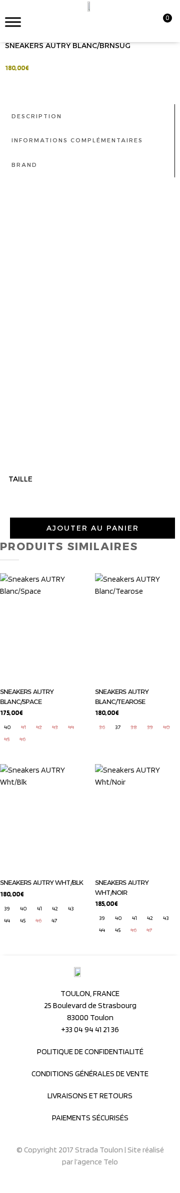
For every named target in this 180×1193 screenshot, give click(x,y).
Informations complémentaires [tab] (77, 140)
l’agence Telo (96, 1161)
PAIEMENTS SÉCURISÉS (90, 1117)
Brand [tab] (25, 164)
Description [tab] (37, 116)
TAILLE (20, 479)
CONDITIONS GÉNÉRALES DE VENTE (90, 1073)
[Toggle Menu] (13, 22)
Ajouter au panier (92, 528)
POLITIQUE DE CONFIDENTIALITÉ (90, 1051)
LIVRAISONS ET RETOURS (90, 1095)
